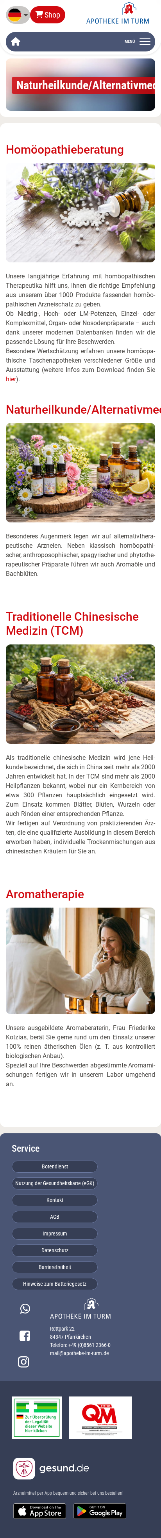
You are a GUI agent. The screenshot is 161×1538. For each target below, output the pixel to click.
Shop (52, 14)
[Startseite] (15, 41)
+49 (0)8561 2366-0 (89, 1345)
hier (11, 379)
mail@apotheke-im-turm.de (79, 1353)
